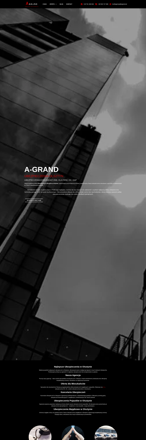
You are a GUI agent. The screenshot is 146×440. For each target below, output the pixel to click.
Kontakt (69, 4)
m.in (104, 387)
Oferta (52, 4)
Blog (61, 4)
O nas (45, 4)
